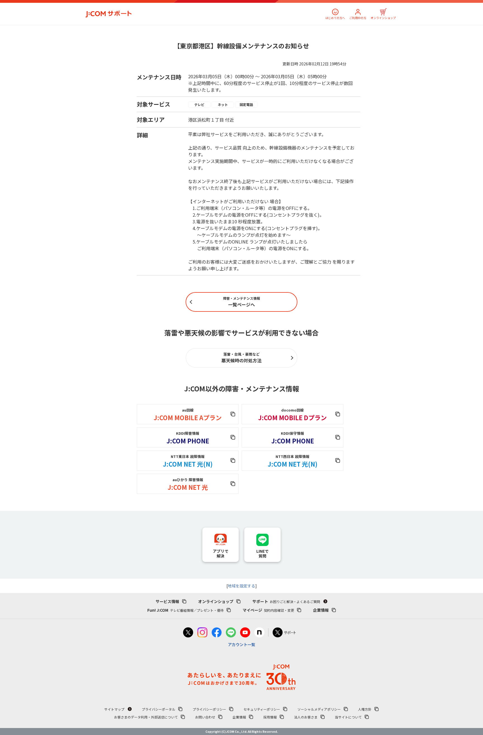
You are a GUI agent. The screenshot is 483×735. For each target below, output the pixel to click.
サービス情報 (167, 601)
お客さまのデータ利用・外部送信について (146, 717)
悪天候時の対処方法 (241, 357)
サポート (286, 601)
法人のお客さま (306, 717)
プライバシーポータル (158, 709)
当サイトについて (348, 717)
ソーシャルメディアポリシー (319, 709)
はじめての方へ (335, 18)
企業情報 (321, 610)
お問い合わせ (205, 717)
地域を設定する (241, 586)
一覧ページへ (241, 302)
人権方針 (364, 709)
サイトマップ (114, 709)
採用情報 (270, 717)
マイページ (268, 610)
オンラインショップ (383, 18)
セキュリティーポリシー (261, 709)
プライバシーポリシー (209, 709)
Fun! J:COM (185, 610)
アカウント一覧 (241, 644)
